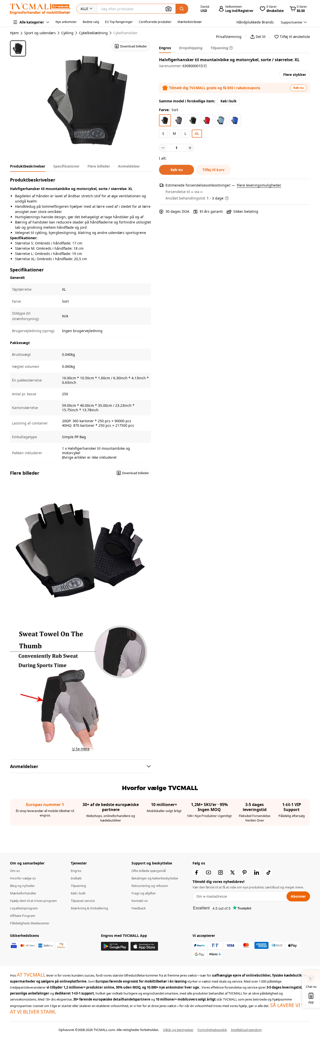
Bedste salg (91, 22)
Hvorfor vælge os (23, 878)
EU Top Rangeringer (119, 22)
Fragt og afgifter (144, 893)
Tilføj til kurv (213, 169)
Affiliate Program (22, 915)
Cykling (67, 33)
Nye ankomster (66, 22)
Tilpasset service (83, 900)
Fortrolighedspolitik (212, 1030)
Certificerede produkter (155, 22)
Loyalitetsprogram (24, 908)
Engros (76, 870)
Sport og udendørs (40, 33)
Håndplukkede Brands (255, 22)
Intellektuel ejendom (246, 1030)
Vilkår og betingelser (178, 1030)
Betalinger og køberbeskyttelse (155, 878)
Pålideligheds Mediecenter (29, 923)
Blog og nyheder (22, 885)
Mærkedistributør (190, 22)
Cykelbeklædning (93, 33)
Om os (15, 870)
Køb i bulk (228, 101)
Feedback (139, 908)
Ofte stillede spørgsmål (149, 870)
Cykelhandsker (125, 33)
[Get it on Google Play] (114, 946)
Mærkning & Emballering (89, 908)
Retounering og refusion (150, 885)
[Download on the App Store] (144, 946)
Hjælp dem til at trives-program (33, 900)
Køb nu (298, 88)
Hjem (14, 32)
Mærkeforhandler (23, 893)
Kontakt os (140, 900)
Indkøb (76, 878)
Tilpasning (78, 885)
